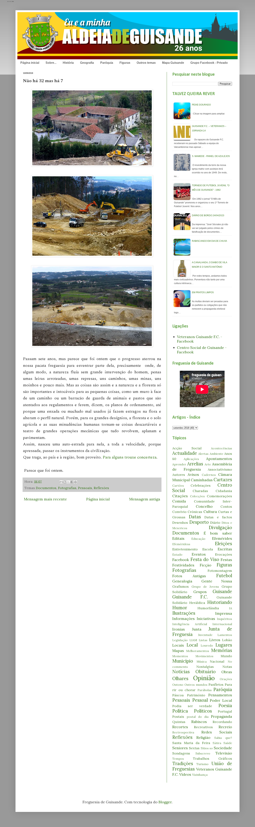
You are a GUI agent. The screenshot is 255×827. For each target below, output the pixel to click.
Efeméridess (181, 544)
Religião (203, 737)
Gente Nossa (216, 581)
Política (180, 711)
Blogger (165, 802)
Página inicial (29, 62)
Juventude (205, 635)
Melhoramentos (197, 651)
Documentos (46, 488)
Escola (207, 549)
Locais (178, 645)
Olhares (180, 678)
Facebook (180, 559)
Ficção (205, 565)
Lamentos (224, 635)
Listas (203, 640)
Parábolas (205, 690)
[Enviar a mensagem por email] (61, 482)
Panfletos (216, 684)
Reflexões (101, 488)
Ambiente (216, 454)
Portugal (225, 711)
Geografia (87, 62)
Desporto (199, 522)
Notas (227, 666)
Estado (177, 554)
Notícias (181, 672)
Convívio (179, 512)
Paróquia (106, 62)
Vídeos (185, 774)
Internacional (222, 624)
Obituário (205, 672)
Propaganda (221, 716)
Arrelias (195, 464)
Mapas (178, 650)
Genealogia (182, 581)
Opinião (204, 678)
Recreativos (203, 727)
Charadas (200, 491)
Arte (208, 464)
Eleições (223, 543)
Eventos (199, 554)
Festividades (183, 565)
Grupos (200, 591)
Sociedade (223, 748)
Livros (214, 639)
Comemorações (219, 496)
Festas (226, 559)
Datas (195, 517)
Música (202, 661)
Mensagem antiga (144, 499)
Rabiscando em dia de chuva (209, 241)
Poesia (225, 705)
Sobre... (51, 62)
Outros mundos (195, 684)
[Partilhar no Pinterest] (75, 482)
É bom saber (218, 533)
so (211, 748)
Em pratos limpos (203, 292)
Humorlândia (208, 608)
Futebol (224, 576)
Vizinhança (200, 774)
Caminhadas (202, 480)
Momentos (180, 656)
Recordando (222, 722)
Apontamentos (219, 458)
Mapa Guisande (173, 62)
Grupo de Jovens (205, 586)
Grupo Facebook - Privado (209, 62)
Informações (183, 618)
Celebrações (201, 485)
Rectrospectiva (183, 732)
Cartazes (223, 480)
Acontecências (221, 448)
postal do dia (198, 717)
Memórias (221, 650)
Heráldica (197, 603)
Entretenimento (185, 549)
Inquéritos (224, 619)
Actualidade (184, 453)
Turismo (202, 764)
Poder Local (221, 700)
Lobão (227, 640)
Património (196, 695)
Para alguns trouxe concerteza (129, 457)
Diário (215, 522)
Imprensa (223, 613)
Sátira (217, 743)
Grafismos (180, 586)
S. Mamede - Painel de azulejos (211, 156)
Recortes (180, 726)
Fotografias (67, 488)
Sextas (194, 748)
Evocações (223, 554)
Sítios (205, 748)
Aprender (179, 464)
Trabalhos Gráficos (212, 758)
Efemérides (222, 538)
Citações (180, 496)
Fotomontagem (220, 570)
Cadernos (209, 475)
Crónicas (195, 512)
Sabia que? (223, 738)
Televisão (223, 753)
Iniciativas (206, 618)
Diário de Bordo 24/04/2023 (208, 215)
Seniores (180, 748)
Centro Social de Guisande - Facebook (202, 349)
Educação (198, 539)
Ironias (178, 629)
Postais (178, 716)
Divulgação (220, 527)
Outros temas (146, 62)
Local (192, 645)
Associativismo (220, 469)
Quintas (178, 722)
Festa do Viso (204, 559)
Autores (178, 474)
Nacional (217, 661)
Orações (226, 679)
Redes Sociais (216, 732)
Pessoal (200, 700)
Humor (179, 608)
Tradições (182, 763)
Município (182, 661)
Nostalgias (205, 666)
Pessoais (85, 488)
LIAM (193, 640)
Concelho (204, 506)
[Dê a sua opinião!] (65, 482)
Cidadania (224, 491)
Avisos (193, 474)
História (68, 62)
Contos (226, 506)
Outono (177, 684)
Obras (226, 672)
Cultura (210, 511)
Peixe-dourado (201, 104)
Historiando (219, 602)
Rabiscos (199, 721)
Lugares (223, 645)
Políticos (203, 711)
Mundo (226, 656)
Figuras (124, 62)
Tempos (178, 758)
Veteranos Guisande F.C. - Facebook (199, 339)
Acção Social (187, 448)
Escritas (225, 549)
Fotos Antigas (189, 576)
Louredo (207, 645)
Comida (179, 501)
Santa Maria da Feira (191, 743)
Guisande (222, 591)
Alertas (203, 454)
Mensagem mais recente (45, 499)
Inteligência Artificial (189, 624)
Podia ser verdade (192, 706)
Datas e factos (218, 517)
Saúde (227, 743)
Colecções (197, 496)
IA (230, 608)
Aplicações (191, 459)
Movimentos (204, 656)
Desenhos (180, 522)
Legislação (180, 640)
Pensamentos (220, 695)
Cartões (178, 485)
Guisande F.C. (190, 597)
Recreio (225, 726)
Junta (196, 629)
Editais (178, 538)
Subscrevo (202, 753)
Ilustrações (183, 613)
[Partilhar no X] (68, 482)
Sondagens (181, 753)
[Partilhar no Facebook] (72, 482)
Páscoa (178, 695)
